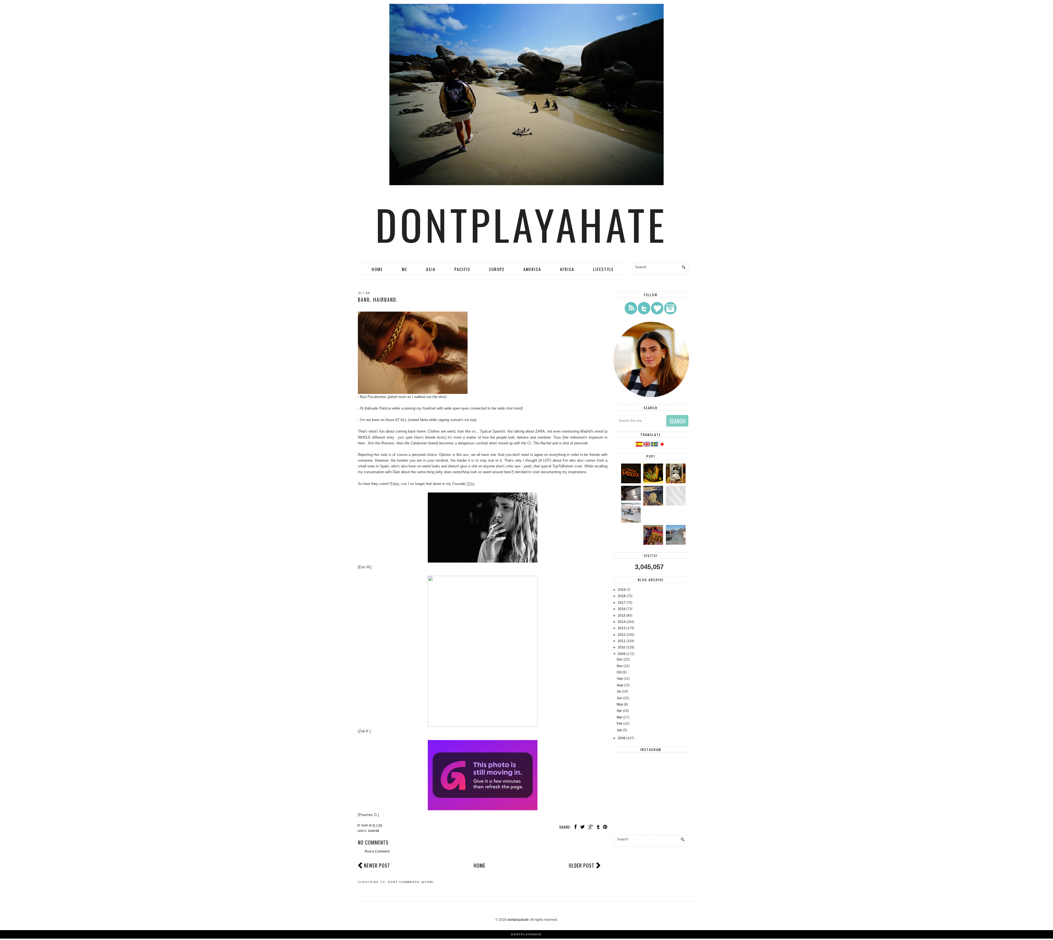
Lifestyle (603, 269)
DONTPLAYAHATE (526, 934)
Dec (620, 659)
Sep (620, 679)
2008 (621, 738)
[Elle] (470, 484)
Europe (497, 269)
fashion (373, 831)
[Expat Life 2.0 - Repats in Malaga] (676, 482)
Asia (430, 269)
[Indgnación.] (653, 504)
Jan (619, 730)
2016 (621, 609)
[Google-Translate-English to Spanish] (639, 445)
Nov (620, 666)
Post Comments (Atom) (411, 881)
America (532, 269)
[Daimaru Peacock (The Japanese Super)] (631, 482)
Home (377, 269)
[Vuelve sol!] (631, 499)
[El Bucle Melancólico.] (653, 482)
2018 (621, 596)
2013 (621, 628)
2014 (621, 622)
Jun (619, 698)
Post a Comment (377, 851)
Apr (619, 711)
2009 (621, 654)
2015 (621, 615)
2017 (621, 603)
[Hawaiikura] (631, 521)
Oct (619, 672)
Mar (619, 717)
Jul (619, 691)
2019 (621, 590)
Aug (620, 685)
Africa (567, 269)
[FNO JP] (676, 504)
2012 (621, 635)
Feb (619, 724)
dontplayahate (521, 224)
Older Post (582, 865)
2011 (621, 641)
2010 (621, 647)
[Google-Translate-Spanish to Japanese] (662, 445)
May (620, 704)
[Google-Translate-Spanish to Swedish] (655, 445)
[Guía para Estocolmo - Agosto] (676, 544)
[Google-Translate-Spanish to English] (647, 445)
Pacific (462, 269)
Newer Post (377, 865)
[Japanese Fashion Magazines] (653, 544)
